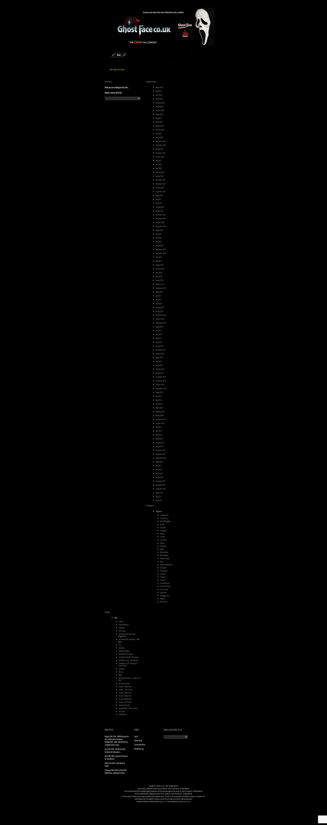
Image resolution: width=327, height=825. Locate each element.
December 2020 (161, 215)
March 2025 (159, 122)
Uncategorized (164, 595)
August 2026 (159, 87)
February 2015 (160, 369)
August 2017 (159, 292)
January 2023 (159, 149)
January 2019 (159, 265)
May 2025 (159, 118)
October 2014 (160, 384)
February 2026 (160, 103)
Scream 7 (163, 580)
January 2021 (159, 211)
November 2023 (161, 141)
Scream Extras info (124, 705)
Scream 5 (163, 574)
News (120, 675)
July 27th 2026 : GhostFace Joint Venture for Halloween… (115, 750)
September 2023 (161, 145)
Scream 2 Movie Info (125, 693)
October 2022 (160, 157)
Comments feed (139, 744)
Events (162, 524)
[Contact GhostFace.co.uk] (208, 49)
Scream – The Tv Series (126, 689)
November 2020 (161, 218)
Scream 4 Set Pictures (125, 702)
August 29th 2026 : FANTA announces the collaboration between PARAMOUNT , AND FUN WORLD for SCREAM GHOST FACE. (117, 740)
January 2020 (159, 245)
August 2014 (159, 392)
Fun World (163, 540)
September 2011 (161, 489)
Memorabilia (164, 552)
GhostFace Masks (124, 651)
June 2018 (159, 272)
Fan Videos (163, 530)
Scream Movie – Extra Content (128, 708)
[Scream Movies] (172, 55)
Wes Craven (163, 601)
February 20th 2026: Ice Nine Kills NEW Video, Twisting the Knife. (115, 771)
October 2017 (160, 284)
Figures (162, 533)
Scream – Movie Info (125, 686)
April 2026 (159, 95)
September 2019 (161, 253)
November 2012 (161, 454)
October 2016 (160, 319)
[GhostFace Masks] (137, 49)
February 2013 (160, 442)
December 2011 (161, 481)
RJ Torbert (163, 567)
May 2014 (159, 400)
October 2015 (160, 353)
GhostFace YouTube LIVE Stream (128, 657)
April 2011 (159, 500)
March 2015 (159, 365)
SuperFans (163, 592)
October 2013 (160, 423)
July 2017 (158, 296)
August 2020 (159, 230)
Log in (136, 736)
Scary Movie (163, 571)
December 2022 (161, 153)
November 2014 (161, 381)
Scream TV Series (165, 586)
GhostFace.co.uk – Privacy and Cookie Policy (127, 664)
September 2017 (161, 288)
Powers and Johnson (166, 564)
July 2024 (158, 133)
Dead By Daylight (165, 521)
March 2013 (159, 438)
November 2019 (161, 249)
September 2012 (161, 458)
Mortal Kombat (164, 558)
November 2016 (161, 315)
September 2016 (161, 323)
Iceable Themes (187, 801)
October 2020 (160, 222)
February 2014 (160, 411)
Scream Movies (164, 583)
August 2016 (159, 326)
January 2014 (159, 415)
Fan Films (163, 527)
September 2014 (161, 388)
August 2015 (159, 357)
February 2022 (160, 172)
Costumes (122, 628)
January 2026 (159, 106)
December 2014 (161, 377)
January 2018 (159, 280)
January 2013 (159, 446)
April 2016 (159, 342)
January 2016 (159, 346)
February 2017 (160, 307)
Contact (121, 621)
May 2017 (159, 299)
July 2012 (158, 465)
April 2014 (159, 404)
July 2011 (158, 496)
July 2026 (158, 91)
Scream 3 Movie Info (125, 696)
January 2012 (159, 477)
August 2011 (159, 493)
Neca (161, 561)
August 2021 (159, 195)
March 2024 (159, 137)
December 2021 (161, 180)
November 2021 (161, 184)
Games (162, 543)
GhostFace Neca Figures (126, 654)
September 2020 (161, 226)
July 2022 (158, 160)
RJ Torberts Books (124, 683)
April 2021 (159, 203)
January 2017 (159, 311)
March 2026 (159, 99)
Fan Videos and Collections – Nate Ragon (129, 640)
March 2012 (159, 473)
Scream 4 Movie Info (125, 699)
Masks (162, 549)
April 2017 (159, 303)
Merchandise (164, 555)
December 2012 (161, 450)
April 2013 (159, 435)
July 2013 (158, 427)
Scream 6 (163, 577)
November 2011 (161, 485)
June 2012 (159, 469)
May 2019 (159, 261)
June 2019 (159, 257)
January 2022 (159, 176)
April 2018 (159, 276)
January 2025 (159, 126)
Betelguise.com (162, 801)
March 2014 (159, 408)
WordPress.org (139, 748)
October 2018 (160, 269)
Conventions (164, 518)
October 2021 (160, 187)
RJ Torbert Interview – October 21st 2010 (129, 679)
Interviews (122, 669)
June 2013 (159, 431)
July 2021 (158, 199)
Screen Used (164, 589)
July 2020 (158, 234)
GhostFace (163, 546)
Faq (120, 645)
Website (162, 598)
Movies (121, 672)
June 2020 (159, 238)
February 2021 (160, 207)
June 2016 (159, 334)
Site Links (121, 711)
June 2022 (159, 164)
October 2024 (160, 129)
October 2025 (160, 110)
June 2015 (159, 361)
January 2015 (159, 373)
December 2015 (161, 350)
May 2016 (159, 338)
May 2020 (159, 241)
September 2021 (161, 191)
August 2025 (159, 114)
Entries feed (138, 740)
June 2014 (159, 396)
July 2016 (158, 330)
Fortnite (162, 537)
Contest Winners (124, 624)
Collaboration (164, 515)
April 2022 (159, 168)
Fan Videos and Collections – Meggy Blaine (127, 635)
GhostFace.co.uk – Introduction (128, 660)
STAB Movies (122, 714)
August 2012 (159, 462)
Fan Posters (122, 631)
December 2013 (161, 419)
